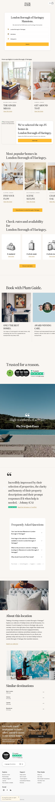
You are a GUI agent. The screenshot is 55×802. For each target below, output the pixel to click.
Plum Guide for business (43, 778)
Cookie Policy (8, 799)
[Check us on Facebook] (7, 790)
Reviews (22, 782)
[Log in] (51, 3)
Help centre (23, 774)
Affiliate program (6, 778)
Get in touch (23, 776)
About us (39, 774)
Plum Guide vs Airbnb (7, 782)
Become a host (6, 774)
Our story (39, 776)
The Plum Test (41, 780)
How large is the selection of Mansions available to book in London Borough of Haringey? (23, 540)
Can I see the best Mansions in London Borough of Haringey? (23, 532)
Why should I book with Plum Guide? (22, 557)
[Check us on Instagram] (3, 790)
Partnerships (5, 776)
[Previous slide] (4, 488)
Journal (4, 780)
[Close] (18, 797)
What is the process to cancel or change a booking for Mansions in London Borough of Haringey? (25, 550)
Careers (39, 782)
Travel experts (23, 778)
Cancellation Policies (25, 780)
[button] (27, 3)
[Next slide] (51, 488)
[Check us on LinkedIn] (10, 790)
